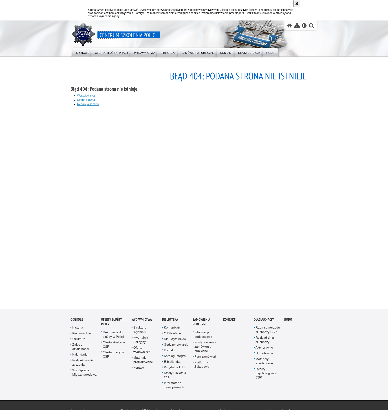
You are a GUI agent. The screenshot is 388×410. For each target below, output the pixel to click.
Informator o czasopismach (174, 386)
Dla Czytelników (175, 340)
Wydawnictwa (142, 320)
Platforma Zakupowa (201, 365)
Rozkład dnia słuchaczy (265, 341)
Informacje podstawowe (203, 335)
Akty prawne (264, 348)
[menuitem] (83, 52)
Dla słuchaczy (264, 320)
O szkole (77, 320)
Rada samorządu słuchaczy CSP (268, 330)
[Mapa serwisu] (297, 25)
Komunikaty (172, 328)
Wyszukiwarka (86, 95)
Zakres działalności (80, 347)
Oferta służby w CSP (114, 345)
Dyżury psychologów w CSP (266, 374)
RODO (288, 320)
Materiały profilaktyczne (143, 360)
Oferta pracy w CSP (113, 355)
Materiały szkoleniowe (264, 362)
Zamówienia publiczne (201, 322)
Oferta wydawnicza (141, 350)
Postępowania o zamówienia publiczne (205, 347)
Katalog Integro (175, 356)
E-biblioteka (172, 362)
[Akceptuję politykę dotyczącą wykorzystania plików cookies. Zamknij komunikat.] (296, 3)
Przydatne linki (174, 368)
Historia (77, 328)
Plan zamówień (205, 357)
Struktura (78, 340)
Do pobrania (264, 354)
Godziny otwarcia (176, 345)
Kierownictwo (81, 334)
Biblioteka (170, 320)
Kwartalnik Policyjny (140, 341)
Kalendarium (81, 355)
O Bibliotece (172, 334)
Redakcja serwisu (88, 104)
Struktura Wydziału (139, 330)
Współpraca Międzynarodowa (84, 373)
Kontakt (138, 368)
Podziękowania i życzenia (83, 363)
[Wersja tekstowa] (304, 25)
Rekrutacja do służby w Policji (113, 335)
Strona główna (86, 99)
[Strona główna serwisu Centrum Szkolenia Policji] (289, 25)
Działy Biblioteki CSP (175, 376)
